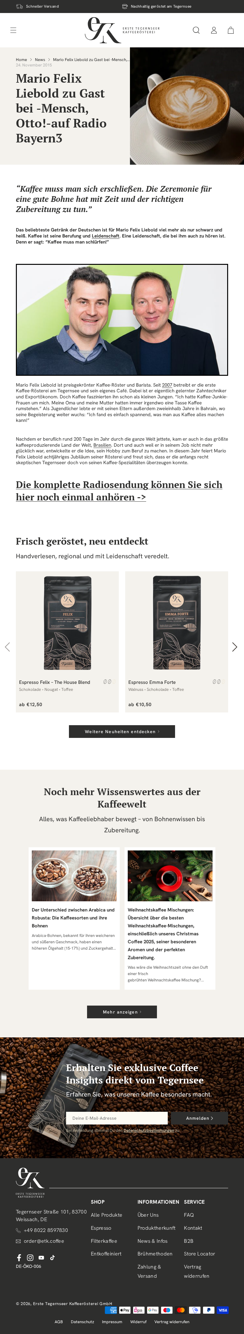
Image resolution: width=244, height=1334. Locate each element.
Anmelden (198, 1118)
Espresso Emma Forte (152, 682)
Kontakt (193, 1228)
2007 (167, 385)
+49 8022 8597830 (46, 1230)
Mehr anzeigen (120, 1012)
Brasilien (102, 445)
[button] (196, 30)
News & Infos (153, 1241)
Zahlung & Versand (149, 1271)
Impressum (112, 1321)
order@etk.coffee (44, 1241)
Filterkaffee (104, 1241)
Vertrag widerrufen (196, 1271)
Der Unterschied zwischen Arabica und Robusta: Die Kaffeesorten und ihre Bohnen (73, 918)
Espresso (101, 1228)
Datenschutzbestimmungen (149, 1130)
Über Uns (148, 1215)
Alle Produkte (106, 1215)
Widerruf (138, 1321)
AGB (59, 1321)
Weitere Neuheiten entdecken (120, 731)
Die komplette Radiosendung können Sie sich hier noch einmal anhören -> (119, 490)
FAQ (189, 1215)
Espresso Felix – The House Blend (54, 682)
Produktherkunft (157, 1228)
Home (21, 59)
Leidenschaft (105, 236)
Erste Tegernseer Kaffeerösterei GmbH (72, 1303)
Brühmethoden (155, 1253)
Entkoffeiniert (106, 1253)
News (40, 59)
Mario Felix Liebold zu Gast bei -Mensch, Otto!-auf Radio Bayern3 (90, 59)
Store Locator (199, 1253)
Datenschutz (82, 1321)
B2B (188, 1241)
